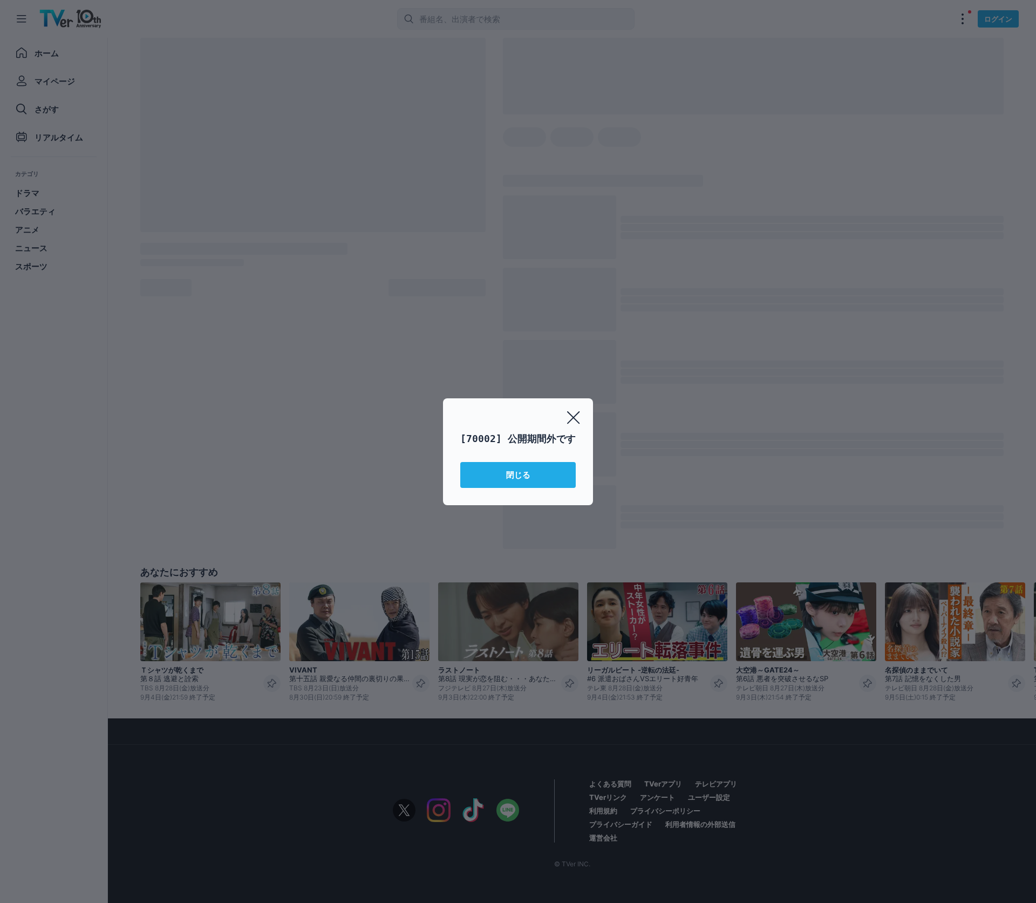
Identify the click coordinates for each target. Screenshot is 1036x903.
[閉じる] (574, 418)
